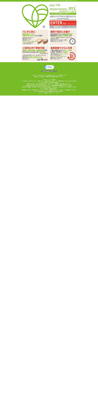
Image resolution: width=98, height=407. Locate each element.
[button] (49, 67)
